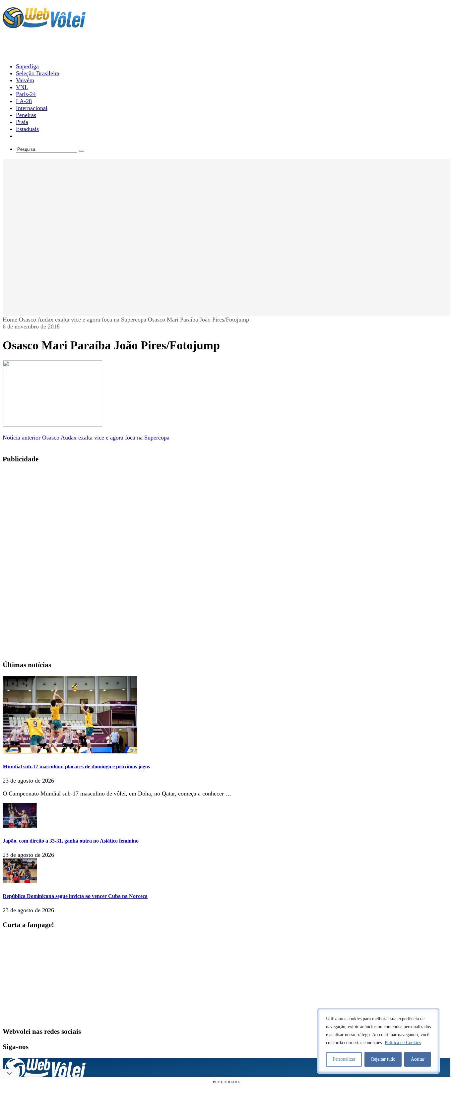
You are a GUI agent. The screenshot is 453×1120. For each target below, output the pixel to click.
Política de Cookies (403, 1042)
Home (10, 319)
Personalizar (344, 1059)
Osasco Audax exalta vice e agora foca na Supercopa (82, 319)
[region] (378, 1041)
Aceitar (417, 1059)
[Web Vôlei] (44, 25)
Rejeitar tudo (383, 1059)
